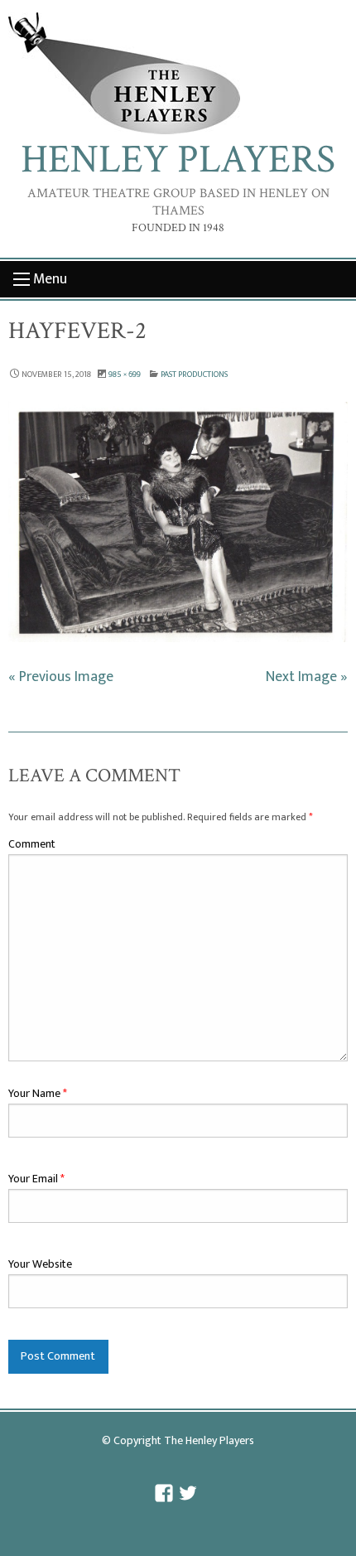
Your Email (36, 1178)
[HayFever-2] (178, 522)
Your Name (37, 1093)
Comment (31, 843)
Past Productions (194, 374)
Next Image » (307, 676)
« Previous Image (60, 676)
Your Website (40, 1263)
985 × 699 (124, 374)
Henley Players (178, 159)
